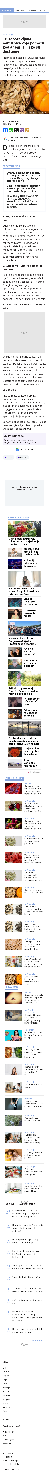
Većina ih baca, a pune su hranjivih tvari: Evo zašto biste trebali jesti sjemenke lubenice (33, 859)
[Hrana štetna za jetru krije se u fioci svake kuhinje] (13, 1035)
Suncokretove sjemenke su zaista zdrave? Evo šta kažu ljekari (33, 910)
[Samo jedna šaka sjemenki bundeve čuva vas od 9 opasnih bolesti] (13, 945)
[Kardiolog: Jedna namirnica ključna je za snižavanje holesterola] (13, 1052)
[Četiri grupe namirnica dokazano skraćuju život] (13, 1172)
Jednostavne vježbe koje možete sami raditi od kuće (33, 1188)
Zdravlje (8, 34)
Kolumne (7, 1419)
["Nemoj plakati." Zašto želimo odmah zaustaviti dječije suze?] (13, 1070)
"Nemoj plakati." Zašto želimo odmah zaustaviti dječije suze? (33, 1071)
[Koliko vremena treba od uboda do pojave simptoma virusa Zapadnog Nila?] (13, 998)
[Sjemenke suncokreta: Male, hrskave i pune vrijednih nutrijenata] (13, 875)
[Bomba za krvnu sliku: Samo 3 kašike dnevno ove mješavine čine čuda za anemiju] (13, 806)
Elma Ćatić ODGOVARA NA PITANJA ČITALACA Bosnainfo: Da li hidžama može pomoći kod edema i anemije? (23, 201)
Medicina (20, 10)
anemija (9, 457)
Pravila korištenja (10, 1460)
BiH (4, 1367)
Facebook (9, 1431)
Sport (5, 1383)
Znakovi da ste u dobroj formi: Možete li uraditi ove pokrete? (33, 1104)
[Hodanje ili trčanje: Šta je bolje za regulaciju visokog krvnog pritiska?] (13, 1017)
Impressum (8, 1453)
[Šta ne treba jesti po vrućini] (13, 1087)
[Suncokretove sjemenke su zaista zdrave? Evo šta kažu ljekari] (13, 910)
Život (5, 1411)
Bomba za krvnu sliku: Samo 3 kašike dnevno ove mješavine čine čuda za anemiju (33, 807)
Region (6, 1375)
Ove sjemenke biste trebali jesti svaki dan (33, 891)
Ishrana (32, 10)
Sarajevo (6, 1395)
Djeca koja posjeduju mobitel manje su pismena (33, 1155)
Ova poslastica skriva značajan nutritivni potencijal (33, 841)
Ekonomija (7, 1391)
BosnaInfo (14, 121)
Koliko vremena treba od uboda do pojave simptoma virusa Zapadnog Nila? (33, 999)
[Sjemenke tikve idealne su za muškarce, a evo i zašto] (13, 980)
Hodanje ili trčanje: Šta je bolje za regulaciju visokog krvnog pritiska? (32, 1019)
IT (3, 1415)
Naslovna (6, 10)
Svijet (5, 1379)
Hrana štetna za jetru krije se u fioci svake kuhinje (33, 1035)
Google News (26, 449)
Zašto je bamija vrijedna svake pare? (33, 1119)
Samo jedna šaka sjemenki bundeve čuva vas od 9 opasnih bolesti (32, 945)
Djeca (42, 10)
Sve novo (37, 1340)
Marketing (7, 1456)
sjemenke (23, 457)
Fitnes (28, 1098)
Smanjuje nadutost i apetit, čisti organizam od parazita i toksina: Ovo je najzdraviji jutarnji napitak (24, 176)
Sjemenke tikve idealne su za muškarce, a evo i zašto (32, 980)
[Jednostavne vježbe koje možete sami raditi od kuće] (13, 1188)
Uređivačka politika (11, 1464)
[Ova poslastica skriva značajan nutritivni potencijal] (13, 841)
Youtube (9, 1443)
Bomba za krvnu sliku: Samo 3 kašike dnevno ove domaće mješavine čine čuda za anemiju (33, 790)
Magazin (6, 1399)
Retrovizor (7, 1407)
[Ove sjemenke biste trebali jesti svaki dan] (13, 892)
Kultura (6, 1403)
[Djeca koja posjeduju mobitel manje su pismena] (13, 1155)
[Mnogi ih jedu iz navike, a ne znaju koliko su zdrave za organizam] (13, 927)
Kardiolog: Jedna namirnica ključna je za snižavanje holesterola (33, 1053)
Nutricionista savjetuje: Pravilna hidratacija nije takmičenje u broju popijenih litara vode (33, 1138)
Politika (6, 1371)
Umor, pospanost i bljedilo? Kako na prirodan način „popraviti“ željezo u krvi (23, 188)
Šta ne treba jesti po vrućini (33, 1085)
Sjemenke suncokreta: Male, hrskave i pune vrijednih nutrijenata (33, 876)
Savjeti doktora (30, 1011)
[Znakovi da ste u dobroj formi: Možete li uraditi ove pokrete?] (13, 1104)
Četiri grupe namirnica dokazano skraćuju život (33, 1172)
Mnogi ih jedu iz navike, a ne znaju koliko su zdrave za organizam (32, 928)
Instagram (9, 1439)
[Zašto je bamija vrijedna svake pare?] (13, 1120)
